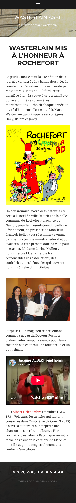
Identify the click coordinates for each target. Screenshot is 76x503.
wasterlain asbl (38, 17)
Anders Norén (46, 481)
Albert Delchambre (27, 412)
